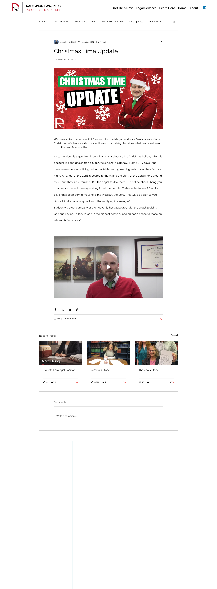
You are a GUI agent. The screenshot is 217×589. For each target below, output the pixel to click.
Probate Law (155, 21)
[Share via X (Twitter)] (62, 309)
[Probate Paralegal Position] (60, 353)
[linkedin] (204, 7)
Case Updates (136, 21)
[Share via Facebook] (55, 309)
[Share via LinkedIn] (69, 309)
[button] (122, 8)
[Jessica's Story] (108, 353)
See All (174, 335)
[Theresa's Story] (156, 353)
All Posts (43, 21)
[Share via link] (77, 309)
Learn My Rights (61, 21)
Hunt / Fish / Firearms (112, 21)
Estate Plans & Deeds (85, 21)
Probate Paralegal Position (59, 370)
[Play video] (108, 267)
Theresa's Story (148, 370)
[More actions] (161, 42)
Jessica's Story (100, 370)
